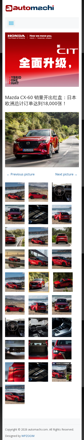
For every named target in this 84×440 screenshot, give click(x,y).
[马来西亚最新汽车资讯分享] (29, 7)
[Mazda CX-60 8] (42, 140)
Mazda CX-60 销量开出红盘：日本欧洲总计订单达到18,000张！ (40, 100)
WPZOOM (27, 436)
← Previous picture (21, 174)
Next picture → (66, 174)
